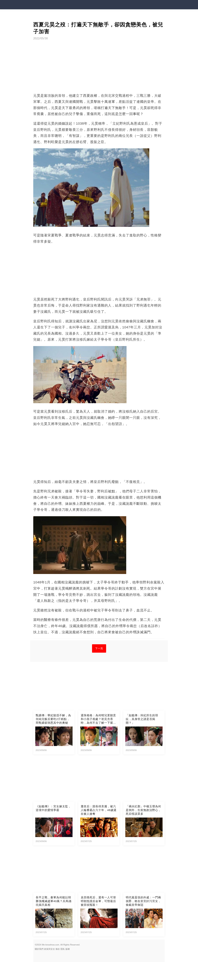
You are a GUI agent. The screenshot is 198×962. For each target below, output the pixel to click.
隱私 (62, 949)
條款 (58, 949)
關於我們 (39, 949)
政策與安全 (49, 949)
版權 (67, 949)
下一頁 (99, 648)
